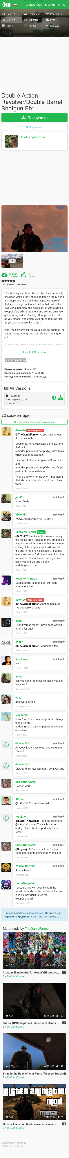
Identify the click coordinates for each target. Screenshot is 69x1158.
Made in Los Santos (13, 1146)
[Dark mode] (58, 4)
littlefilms (21, 659)
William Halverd (25, 866)
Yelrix (18, 620)
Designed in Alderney (13, 1142)
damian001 (22, 743)
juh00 (18, 497)
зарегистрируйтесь (17, 916)
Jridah (19, 641)
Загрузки (13, 276)
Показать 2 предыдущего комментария (34, 421)
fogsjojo (20, 816)
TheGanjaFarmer (32, 137)
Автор (41, 532)
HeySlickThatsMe (26, 578)
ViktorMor (21, 514)
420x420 (20, 430)
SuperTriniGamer (25, 781)
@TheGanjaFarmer (27, 434)
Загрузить (37, 117)
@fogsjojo (21, 849)
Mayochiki (21, 715)
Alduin (19, 799)
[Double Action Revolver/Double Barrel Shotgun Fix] (34, 228)
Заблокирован (35, 430)
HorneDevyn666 (25, 883)
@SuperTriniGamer (27, 820)
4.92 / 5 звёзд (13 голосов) (14, 285)
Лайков (31, 276)
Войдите (50, 913)
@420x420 (21, 536)
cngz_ (19, 697)
